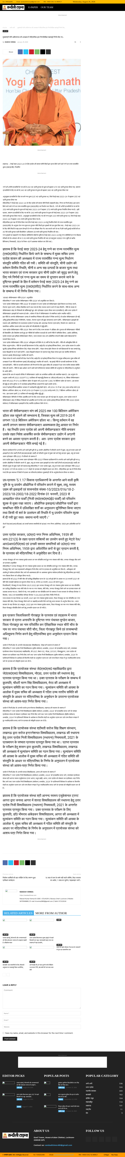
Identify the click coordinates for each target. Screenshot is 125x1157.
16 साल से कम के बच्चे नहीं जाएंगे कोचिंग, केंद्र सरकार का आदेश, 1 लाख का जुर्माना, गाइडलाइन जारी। (63, 879)
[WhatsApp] (37, 51)
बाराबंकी (59, 920)
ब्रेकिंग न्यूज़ (61, 1087)
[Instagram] (108, 1)
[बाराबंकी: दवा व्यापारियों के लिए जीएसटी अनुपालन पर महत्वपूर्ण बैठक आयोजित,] (15, 954)
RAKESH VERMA (10, 42)
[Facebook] (104, 1)
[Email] (42, 51)
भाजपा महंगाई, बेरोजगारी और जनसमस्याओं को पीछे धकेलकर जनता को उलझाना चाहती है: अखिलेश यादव (15, 940)
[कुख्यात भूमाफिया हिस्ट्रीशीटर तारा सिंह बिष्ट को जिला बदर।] (47, 1086)
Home (5, 28)
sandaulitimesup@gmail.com (30, 2)
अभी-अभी (12, 28)
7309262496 (9, 2)
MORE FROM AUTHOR (51, 913)
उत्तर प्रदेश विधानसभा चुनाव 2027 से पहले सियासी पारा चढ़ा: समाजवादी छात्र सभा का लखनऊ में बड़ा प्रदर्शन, (42, 940)
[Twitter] (113, 1)
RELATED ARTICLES (18, 913)
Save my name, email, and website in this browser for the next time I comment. (39, 1033)
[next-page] (8, 974)
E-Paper (33, 7)
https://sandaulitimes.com (28, 895)
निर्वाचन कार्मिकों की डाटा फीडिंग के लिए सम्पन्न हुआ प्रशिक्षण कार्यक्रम (19, 879)
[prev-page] (4, 974)
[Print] (48, 51)
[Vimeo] (117, 1)
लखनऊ (60, 1099)
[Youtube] (121, 1)
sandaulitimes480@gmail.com (58, 1145)
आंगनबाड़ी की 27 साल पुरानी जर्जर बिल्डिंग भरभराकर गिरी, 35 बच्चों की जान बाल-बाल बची (41, 967)
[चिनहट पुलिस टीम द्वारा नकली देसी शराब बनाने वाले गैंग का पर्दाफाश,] (50, 1109)
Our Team (47, 7)
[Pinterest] (31, 51)
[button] (101, 2)
